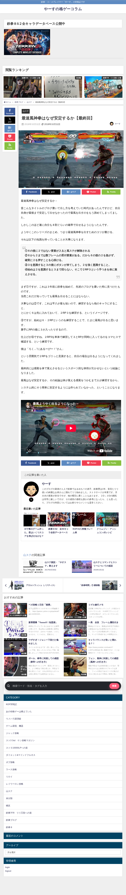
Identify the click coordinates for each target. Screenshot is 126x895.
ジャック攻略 (12, 733)
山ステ (26, 111)
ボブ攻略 (10, 762)
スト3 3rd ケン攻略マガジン (20, 740)
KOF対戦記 (11, 704)
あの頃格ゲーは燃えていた (19, 711)
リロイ (9, 777)
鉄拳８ (9, 827)
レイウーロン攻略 (14, 784)
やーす (117, 124)
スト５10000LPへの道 (17, 748)
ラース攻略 (11, 769)
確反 (8, 805)
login (7, 867)
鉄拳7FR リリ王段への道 (19, 813)
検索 (114, 686)
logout (8, 871)
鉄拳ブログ (11, 820)
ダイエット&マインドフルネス (20, 755)
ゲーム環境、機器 (14, 726)
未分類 (9, 798)
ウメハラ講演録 (13, 719)
